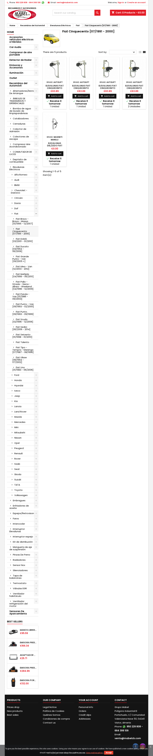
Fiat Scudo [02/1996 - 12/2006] (22, 320)
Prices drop (13, 707)
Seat (17, 469)
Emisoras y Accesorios (16, 66)
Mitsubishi (19, 432)
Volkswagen (21, 495)
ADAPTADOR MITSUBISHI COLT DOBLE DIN (28, 655)
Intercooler (19, 523)
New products (15, 711)
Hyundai (18, 385)
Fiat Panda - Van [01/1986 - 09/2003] (20, 296)
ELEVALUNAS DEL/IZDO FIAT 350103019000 (55, 145)
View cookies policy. (94, 753)
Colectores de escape (19, 138)
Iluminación (16, 72)
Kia (16, 401)
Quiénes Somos (51, 714)
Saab (17, 463)
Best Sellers (15, 621)
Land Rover (20, 411)
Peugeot (19, 448)
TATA (17, 484)
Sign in (121, 2)
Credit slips (85, 714)
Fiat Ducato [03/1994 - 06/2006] (20, 249)
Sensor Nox (19, 565)
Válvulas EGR (20, 588)
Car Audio (15, 47)
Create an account (136, 2)
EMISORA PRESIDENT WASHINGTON (28, 668)
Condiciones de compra (56, 718)
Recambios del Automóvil (18, 84)
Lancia (17, 406)
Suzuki (17, 479)
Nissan (18, 437)
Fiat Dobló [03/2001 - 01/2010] (22, 240)
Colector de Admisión (17, 130)
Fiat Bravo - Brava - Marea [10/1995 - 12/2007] (22, 221)
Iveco (17, 390)
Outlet (13, 78)
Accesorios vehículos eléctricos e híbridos (21, 39)
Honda (18, 380)
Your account (88, 700)
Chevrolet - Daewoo (19, 191)
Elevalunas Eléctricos (16, 168)
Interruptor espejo (23, 536)
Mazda (18, 416)
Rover (17, 458)
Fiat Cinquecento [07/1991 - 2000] (21, 231)
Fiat (16, 213)
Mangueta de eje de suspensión (20, 548)
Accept (109, 753)
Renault (18, 453)
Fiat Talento (22, 342)
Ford (16, 375)
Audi (16, 179)
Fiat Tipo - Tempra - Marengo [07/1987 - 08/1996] (23, 350)
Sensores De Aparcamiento (18, 612)
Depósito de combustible (18, 160)
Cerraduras (19, 123)
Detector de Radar (20, 60)
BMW (17, 185)
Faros (16, 518)
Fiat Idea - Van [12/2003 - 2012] (22, 267)
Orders (82, 711)
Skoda (17, 474)
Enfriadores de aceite (19, 507)
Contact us (49, 722)
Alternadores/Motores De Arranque (23, 92)
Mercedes (19, 422)
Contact (121, 700)
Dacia (17, 203)
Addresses (85, 718)
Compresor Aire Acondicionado (19, 145)
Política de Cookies (53, 711)
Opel (17, 443)
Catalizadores (21, 118)
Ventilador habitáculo (16, 595)
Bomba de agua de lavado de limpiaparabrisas (20, 111)
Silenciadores (20, 570)
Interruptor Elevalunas (17, 530)
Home (10, 32)
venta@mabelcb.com (67, 2)
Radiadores (19, 559)
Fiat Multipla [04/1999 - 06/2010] (23, 275)
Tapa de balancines (15, 577)
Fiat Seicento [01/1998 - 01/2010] (22, 336)
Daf (16, 208)
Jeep (17, 395)
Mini (16, 427)
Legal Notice (50, 707)
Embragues (19, 500)
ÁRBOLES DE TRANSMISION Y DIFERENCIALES (17, 101)
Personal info (86, 707)
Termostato (19, 583)
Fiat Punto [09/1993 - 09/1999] (23, 313)
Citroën (18, 197)
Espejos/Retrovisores (24, 513)
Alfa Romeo (20, 174)
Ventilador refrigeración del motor (18, 604)
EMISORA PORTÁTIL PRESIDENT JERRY (28, 680)
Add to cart (54, 96)
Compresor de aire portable (20, 53)
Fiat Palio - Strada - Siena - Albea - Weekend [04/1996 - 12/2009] (22, 285)
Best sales (13, 714)
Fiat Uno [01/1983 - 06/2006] (22, 368)
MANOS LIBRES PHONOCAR (28, 630)
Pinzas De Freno (21, 554)
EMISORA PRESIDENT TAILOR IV (28, 642)
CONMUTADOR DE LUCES (20, 153)
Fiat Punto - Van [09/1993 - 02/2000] (23, 305)
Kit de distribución (23, 541)
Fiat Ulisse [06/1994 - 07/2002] (19, 360)
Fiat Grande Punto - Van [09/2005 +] (20, 259)
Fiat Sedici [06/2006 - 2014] (21, 328)
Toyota (18, 490)
